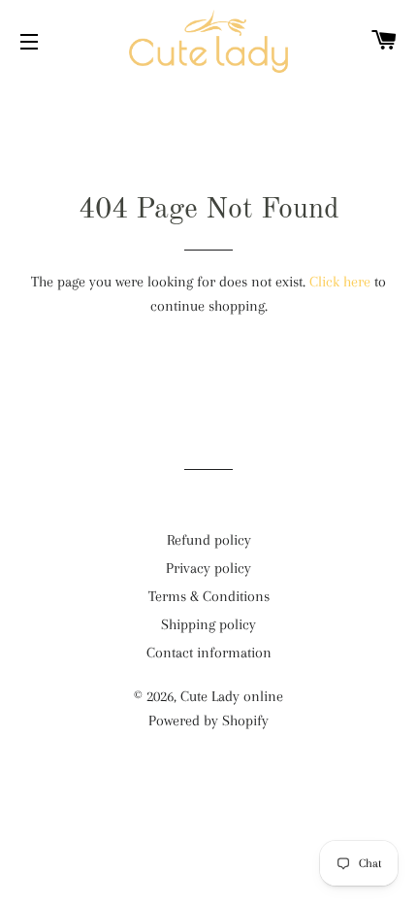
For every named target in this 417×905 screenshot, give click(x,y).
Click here (339, 281)
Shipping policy (208, 624)
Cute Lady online (231, 696)
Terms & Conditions (209, 596)
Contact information (209, 652)
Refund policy (209, 540)
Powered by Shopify (208, 720)
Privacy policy (208, 568)
